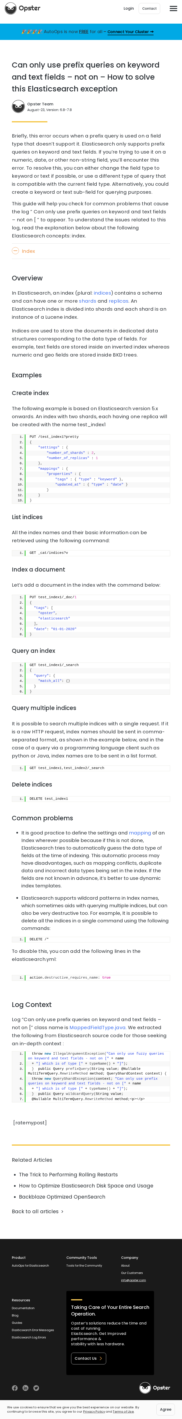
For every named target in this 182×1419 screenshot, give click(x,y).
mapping (140, 833)
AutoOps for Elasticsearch (30, 1266)
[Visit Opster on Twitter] (36, 1388)
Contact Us (86, 1358)
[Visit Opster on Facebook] (15, 1388)
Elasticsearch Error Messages (33, 1330)
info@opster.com (133, 1280)
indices (102, 293)
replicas (118, 301)
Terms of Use (123, 1411)
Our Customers (132, 1273)
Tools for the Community (84, 1266)
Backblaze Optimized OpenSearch (62, 1196)
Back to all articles (35, 1211)
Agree (165, 1409)
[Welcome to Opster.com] (154, 1388)
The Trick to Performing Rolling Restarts (68, 1174)
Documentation (23, 1308)
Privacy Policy (94, 1411)
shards (87, 301)
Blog (15, 1315)
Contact (149, 8)
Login (129, 8)
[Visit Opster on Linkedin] (25, 1388)
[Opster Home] (22, 8)
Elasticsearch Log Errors (29, 1337)
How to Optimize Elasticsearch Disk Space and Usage (86, 1185)
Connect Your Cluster (128, 31)
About (125, 1266)
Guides (17, 1323)
